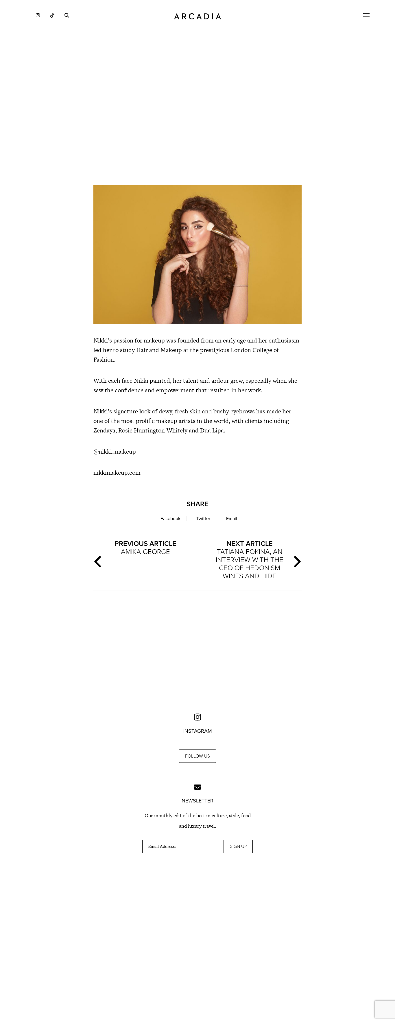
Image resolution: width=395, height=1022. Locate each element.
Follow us (197, 756)
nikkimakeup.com (117, 472)
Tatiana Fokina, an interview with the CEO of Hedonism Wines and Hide (249, 559)
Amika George (145, 547)
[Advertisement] (197, 130)
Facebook (170, 519)
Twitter (203, 519)
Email (231, 519)
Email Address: (162, 846)
